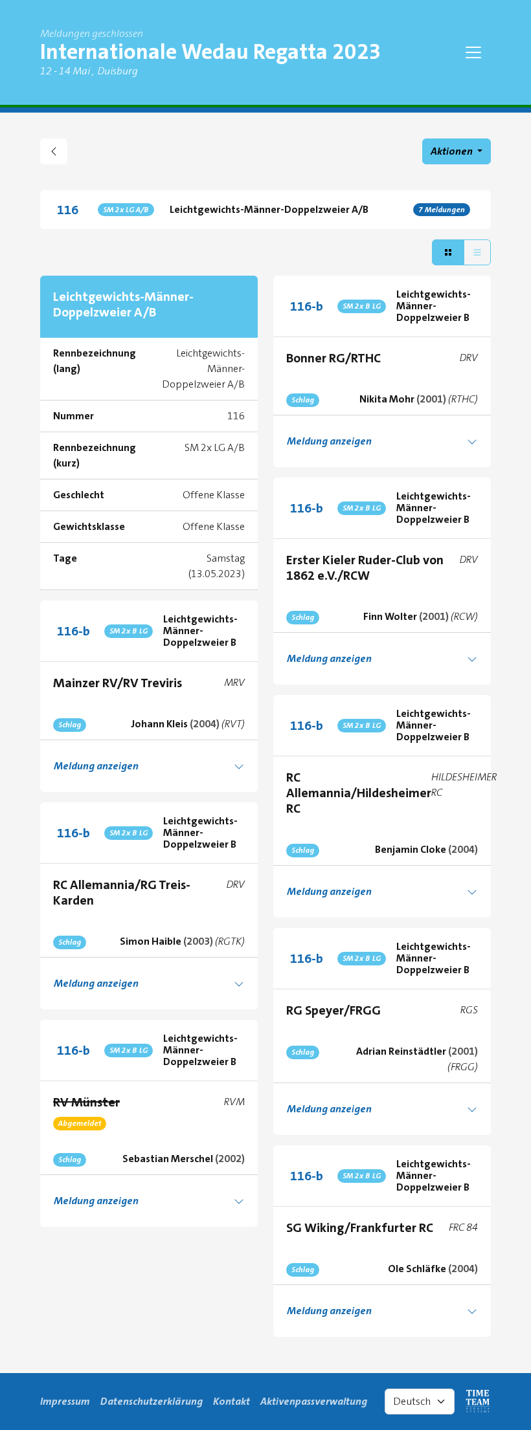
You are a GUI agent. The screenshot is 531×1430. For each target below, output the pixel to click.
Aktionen (453, 151)
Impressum (65, 1401)
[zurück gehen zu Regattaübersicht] (53, 151)
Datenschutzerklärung (151, 1401)
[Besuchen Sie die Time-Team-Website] (478, 1401)
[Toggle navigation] (473, 52)
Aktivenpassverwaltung (313, 1401)
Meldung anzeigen (329, 441)
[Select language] (420, 1401)
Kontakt (231, 1401)
